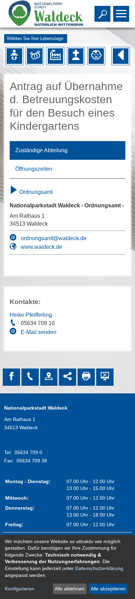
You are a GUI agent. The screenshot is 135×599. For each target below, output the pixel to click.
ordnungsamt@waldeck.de (54, 238)
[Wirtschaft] (55, 55)
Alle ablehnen (69, 588)
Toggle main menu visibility (120, 13)
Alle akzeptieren (108, 588)
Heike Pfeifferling (31, 315)
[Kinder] (96, 55)
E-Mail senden (38, 332)
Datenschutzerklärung (99, 568)
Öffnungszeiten (33, 169)
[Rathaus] (48, 377)
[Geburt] (14, 55)
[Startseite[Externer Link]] (40, 14)
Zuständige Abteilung (41, 150)
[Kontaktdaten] (30, 377)
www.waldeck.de (41, 247)
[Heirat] (34, 55)
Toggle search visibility (101, 13)
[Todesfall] (75, 55)
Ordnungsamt (35, 192)
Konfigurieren (19, 588)
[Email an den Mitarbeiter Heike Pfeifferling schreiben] (14, 332)
